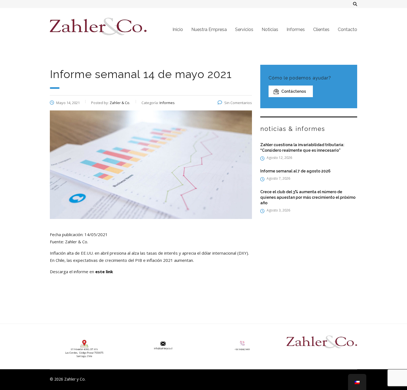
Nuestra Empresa (209, 29)
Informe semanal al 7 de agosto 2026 (295, 171)
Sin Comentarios (238, 102)
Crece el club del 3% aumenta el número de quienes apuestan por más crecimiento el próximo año (308, 197)
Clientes (321, 29)
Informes (296, 29)
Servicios (244, 29)
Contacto (347, 29)
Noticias (270, 29)
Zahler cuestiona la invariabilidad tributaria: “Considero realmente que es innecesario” (302, 148)
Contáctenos (293, 91)
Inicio (177, 29)
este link (104, 271)
